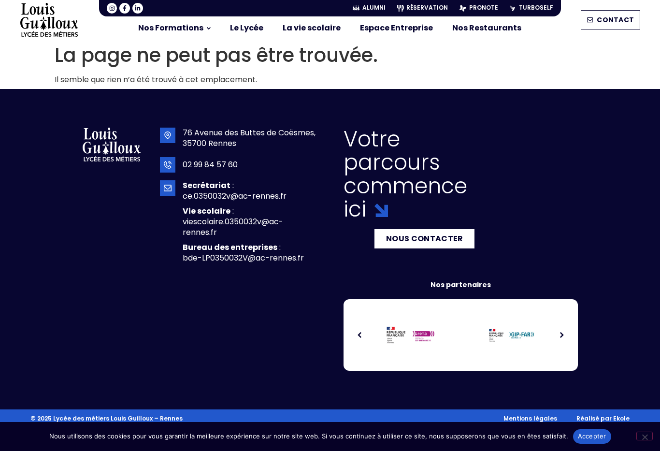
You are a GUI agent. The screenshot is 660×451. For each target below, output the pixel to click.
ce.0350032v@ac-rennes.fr (235, 196)
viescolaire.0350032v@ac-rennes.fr (233, 227)
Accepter (592, 436)
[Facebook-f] (124, 8)
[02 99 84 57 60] (167, 165)
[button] (360, 335)
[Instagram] (112, 8)
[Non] (644, 436)
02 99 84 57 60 (210, 164)
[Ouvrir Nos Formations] (209, 28)
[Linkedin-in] (137, 8)
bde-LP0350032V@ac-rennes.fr (243, 257)
